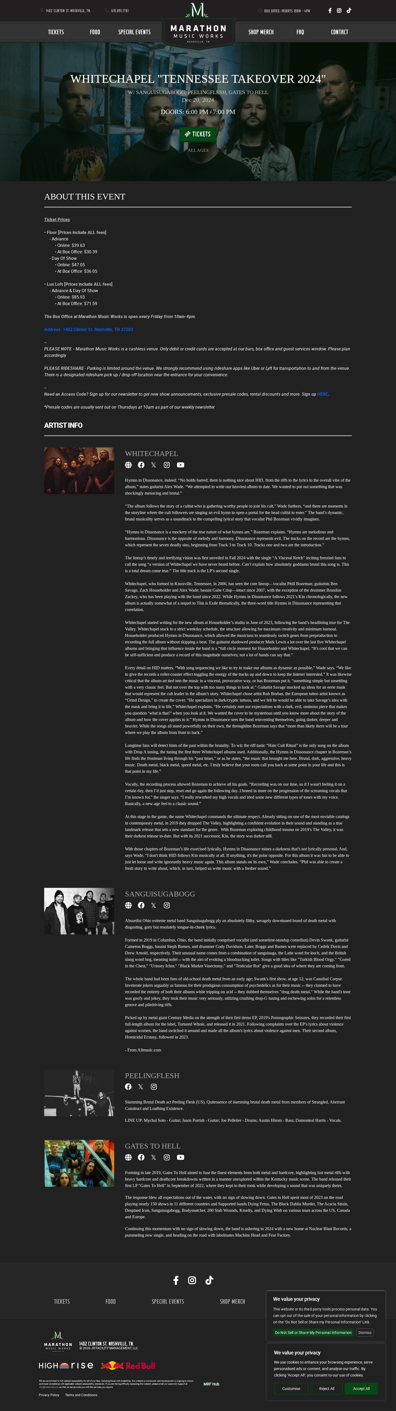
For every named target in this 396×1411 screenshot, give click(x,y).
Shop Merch (261, 32)
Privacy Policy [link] (49, 1395)
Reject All (326, 1388)
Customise (291, 1388)
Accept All (361, 1388)
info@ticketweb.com (49, 1387)
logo (198, 32)
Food (95, 32)
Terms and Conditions (81, 1395)
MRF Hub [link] (211, 1383)
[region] (326, 1372)
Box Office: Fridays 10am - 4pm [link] (286, 10)
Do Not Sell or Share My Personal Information (313, 1332)
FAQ (300, 32)
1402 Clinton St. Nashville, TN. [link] (68, 10)
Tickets (56, 32)
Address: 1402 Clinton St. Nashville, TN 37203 (88, 329)
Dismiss (365, 1332)
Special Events (135, 32)
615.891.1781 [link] (119, 10)
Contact (340, 32)
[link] (330, 10)
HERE (322, 394)
